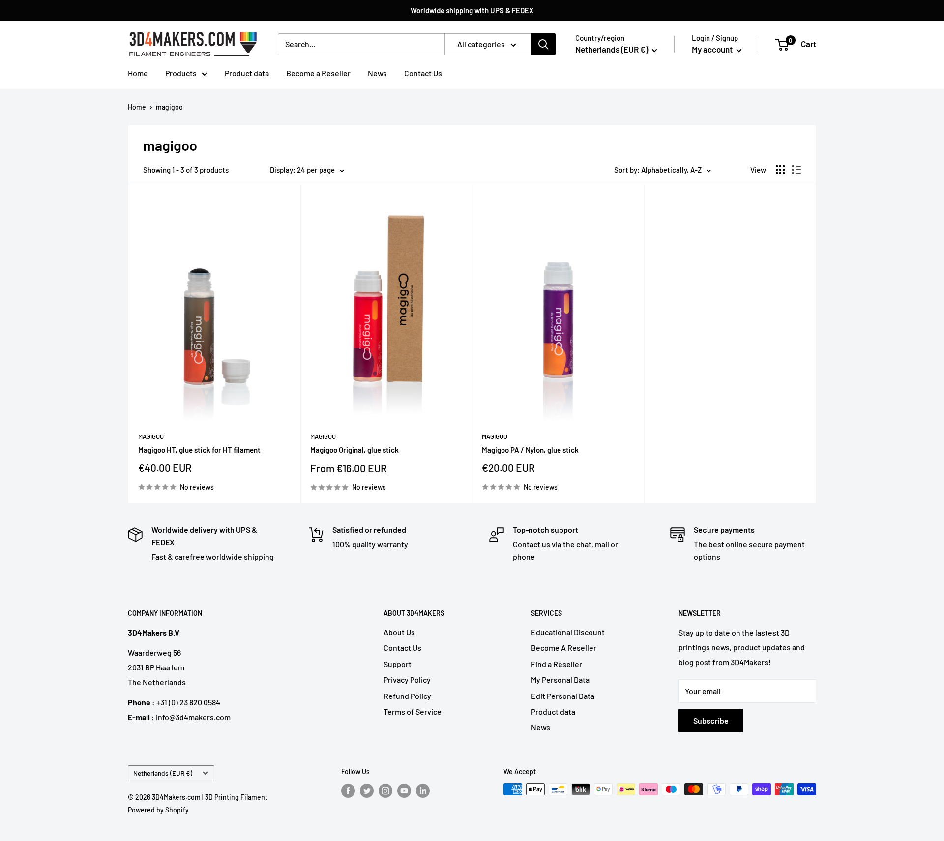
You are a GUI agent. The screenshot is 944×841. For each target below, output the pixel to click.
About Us (399, 632)
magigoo (169, 107)
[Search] (543, 44)
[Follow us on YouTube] (404, 790)
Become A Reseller (563, 647)
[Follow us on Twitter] (367, 790)
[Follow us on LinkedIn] (423, 790)
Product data (247, 73)
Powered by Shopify (158, 810)
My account (713, 49)
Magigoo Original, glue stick (354, 449)
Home (138, 73)
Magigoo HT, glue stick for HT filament (199, 449)
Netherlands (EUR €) (162, 773)
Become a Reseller (318, 73)
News (377, 73)
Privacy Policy (407, 679)
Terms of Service (413, 711)
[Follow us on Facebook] (348, 790)
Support (398, 663)
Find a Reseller (556, 663)
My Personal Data (560, 679)
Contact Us (423, 73)
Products (181, 73)
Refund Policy (407, 695)
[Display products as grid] (780, 169)
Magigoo (151, 436)
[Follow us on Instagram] (385, 790)
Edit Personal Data (562, 695)
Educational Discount (568, 632)
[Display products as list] (796, 169)
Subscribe (711, 720)
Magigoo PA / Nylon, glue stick (530, 449)
